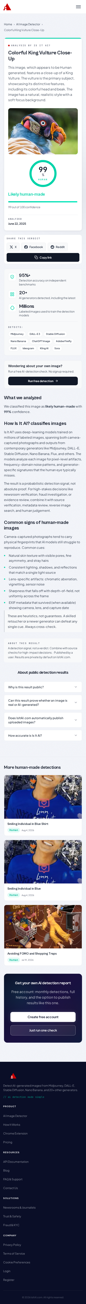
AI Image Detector (28, 24)
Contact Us (10, 1188)
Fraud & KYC (11, 1225)
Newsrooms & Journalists (19, 1207)
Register (8, 1279)
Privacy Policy (12, 1244)
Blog (6, 1170)
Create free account (43, 1017)
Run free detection (40, 381)
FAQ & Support (12, 1179)
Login (6, 1271)
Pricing (7, 1142)
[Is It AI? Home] (7, 6)
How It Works (11, 1124)
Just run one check (43, 1030)
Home (8, 24)
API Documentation (16, 1161)
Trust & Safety (12, 1216)
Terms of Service (14, 1253)
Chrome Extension (15, 1133)
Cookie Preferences (16, 1262)
